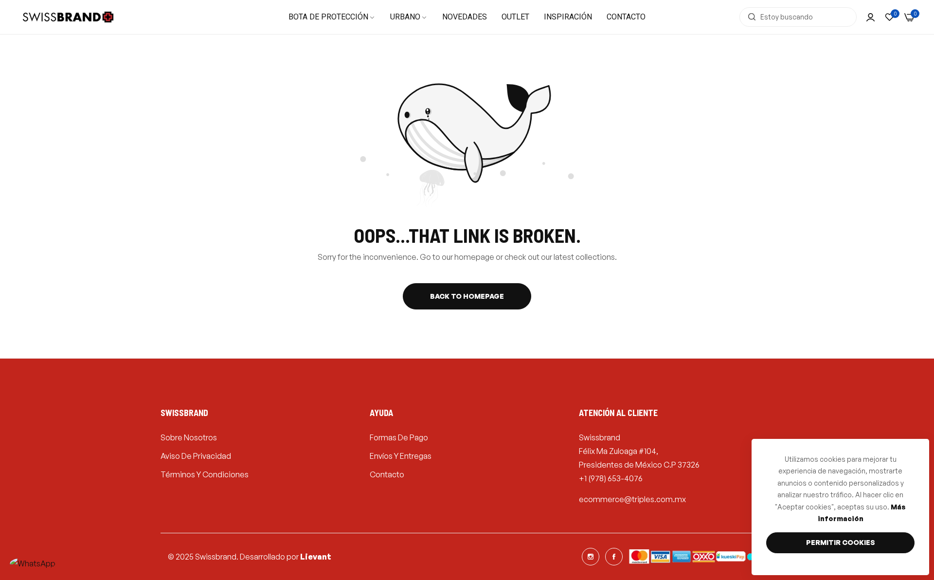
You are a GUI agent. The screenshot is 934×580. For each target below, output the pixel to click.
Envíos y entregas (400, 456)
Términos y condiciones (205, 474)
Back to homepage (467, 296)
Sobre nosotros (189, 437)
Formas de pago (399, 437)
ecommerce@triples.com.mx (632, 499)
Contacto (387, 474)
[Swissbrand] (68, 17)
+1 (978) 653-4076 (611, 478)
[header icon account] (870, 17)
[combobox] (798, 17)
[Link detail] (590, 556)
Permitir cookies (840, 542)
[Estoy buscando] (749, 17)
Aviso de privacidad (196, 456)
